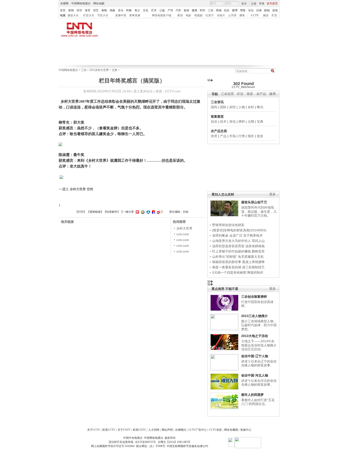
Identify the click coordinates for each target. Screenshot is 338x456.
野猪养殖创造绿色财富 (228, 225)
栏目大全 (88, 15)
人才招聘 (153, 429)
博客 (243, 10)
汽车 (178, 10)
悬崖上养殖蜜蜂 (253, 262)
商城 (218, 10)
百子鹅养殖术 (253, 235)
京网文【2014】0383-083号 (174, 442)
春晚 (104, 10)
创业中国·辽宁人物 (254, 356)
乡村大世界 (184, 228)
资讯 (232, 121)
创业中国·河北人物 (254, 375)
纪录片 (210, 15)
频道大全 (73, 15)
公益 (162, 10)
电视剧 (198, 15)
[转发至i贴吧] (153, 211)
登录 (244, 3)
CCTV (255, 15)
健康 (194, 10)
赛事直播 (134, 15)
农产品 (261, 94)
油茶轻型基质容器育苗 (228, 246)
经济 (79, 10)
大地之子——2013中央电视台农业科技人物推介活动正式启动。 (259, 345)
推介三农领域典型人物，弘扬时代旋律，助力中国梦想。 (259, 325)
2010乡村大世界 (99, 70)
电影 (188, 15)
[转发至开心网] (137, 211)
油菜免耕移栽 (255, 246)
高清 (180, 15)
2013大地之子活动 (254, 336)
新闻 (71, 10)
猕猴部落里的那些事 (226, 262)
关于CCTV (93, 429)
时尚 (202, 10)
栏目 (274, 15)
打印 (80, 211)
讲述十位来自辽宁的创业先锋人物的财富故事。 (259, 363)
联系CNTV (139, 429)
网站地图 (98, 3)
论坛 (251, 10)
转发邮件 (111, 211)
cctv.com (182, 234)
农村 (251, 107)
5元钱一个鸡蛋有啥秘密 (229, 272)
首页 (63, 10)
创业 (214, 121)
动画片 (221, 15)
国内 (214, 107)
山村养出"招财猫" (224, 256)
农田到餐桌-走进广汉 (227, 235)
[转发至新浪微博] (158, 211)
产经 (170, 10)
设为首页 (272, 3)
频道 (266, 15)
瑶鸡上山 (258, 241)
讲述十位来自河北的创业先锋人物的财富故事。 (259, 383)
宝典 (260, 121)
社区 (226, 10)
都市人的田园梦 (252, 395)
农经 (232, 107)
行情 (241, 136)
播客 (242, 15)
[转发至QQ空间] (142, 211)
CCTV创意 (215, 429)
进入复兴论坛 (143, 91)
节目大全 (102, 15)
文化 (145, 10)
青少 (137, 10)
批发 (260, 136)
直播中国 (120, 15)
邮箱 (267, 10)
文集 (114, 70)
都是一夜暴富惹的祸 (226, 267)
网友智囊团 (231, 429)
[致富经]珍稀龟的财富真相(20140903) (239, 230)
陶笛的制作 (255, 272)
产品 (223, 136)
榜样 (241, 121)
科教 (129, 10)
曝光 (260, 107)
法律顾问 (180, 429)
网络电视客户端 (161, 15)
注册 (253, 3)
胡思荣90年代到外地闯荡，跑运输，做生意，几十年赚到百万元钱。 (259, 211)
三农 (210, 10)
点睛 (251, 121)
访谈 (259, 10)
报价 (251, 136)
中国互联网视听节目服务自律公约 (187, 446)
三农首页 (227, 94)
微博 (235, 10)
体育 (87, 10)
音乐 (120, 10)
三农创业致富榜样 (254, 296)
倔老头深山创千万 (254, 202)
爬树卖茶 (258, 251)
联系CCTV (108, 429)
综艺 (96, 10)
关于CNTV (124, 429)
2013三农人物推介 (254, 316)
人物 (241, 107)
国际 (223, 107)
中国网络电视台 (81, 3)
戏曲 (112, 10)
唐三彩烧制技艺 (253, 267)
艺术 (154, 10)
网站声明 (167, 429)
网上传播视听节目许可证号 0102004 (113, 446)
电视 (63, 15)
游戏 (275, 10)
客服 (261, 3)
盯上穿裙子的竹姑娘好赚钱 (231, 251)
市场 (232, 136)
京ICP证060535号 (145, 442)
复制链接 (95, 211)
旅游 (186, 10)
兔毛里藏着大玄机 (251, 256)
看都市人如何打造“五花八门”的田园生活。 (258, 402)
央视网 (64, 3)
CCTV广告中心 (197, 429)
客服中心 (245, 429)
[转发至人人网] (147, 211)
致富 (250, 94)
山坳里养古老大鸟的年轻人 (231, 241)
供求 (214, 136)
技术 (223, 121)
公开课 (232, 15)
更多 (272, 194)
